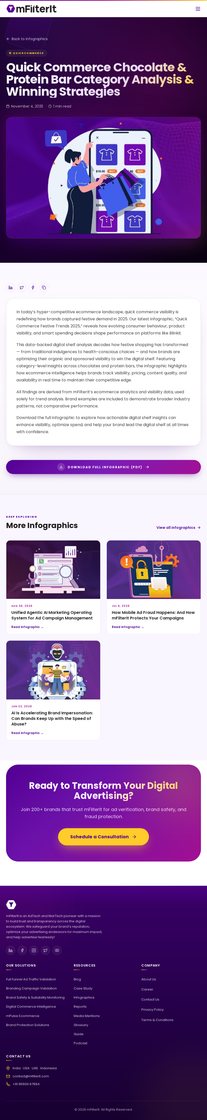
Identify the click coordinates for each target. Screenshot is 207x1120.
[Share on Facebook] (32, 287)
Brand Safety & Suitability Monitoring (35, 997)
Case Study (83, 988)
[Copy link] (43, 287)
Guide (79, 1034)
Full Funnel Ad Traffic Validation (31, 979)
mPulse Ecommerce (22, 1015)
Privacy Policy (152, 1009)
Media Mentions (87, 1015)
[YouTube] (57, 950)
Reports (80, 1006)
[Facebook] (22, 950)
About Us (148, 979)
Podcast (80, 1043)
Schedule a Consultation (99, 837)
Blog (77, 979)
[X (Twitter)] (45, 950)
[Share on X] (21, 287)
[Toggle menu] (198, 9)
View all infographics (176, 527)
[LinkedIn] (10, 950)
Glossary (81, 1025)
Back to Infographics (30, 38)
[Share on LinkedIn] (10, 287)
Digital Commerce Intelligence (31, 1006)
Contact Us (150, 999)
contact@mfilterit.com (31, 1076)
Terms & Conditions (157, 1020)
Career (147, 989)
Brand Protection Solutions (27, 1025)
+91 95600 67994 (26, 1084)
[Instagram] (33, 950)
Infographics (84, 997)
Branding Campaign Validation (31, 988)
